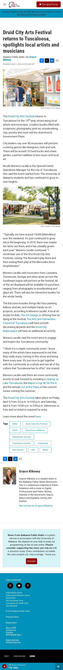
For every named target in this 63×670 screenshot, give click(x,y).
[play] (4, 666)
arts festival (18, 450)
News (15, 424)
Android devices (13, 642)
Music (45, 450)
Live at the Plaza (29, 387)
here (38, 416)
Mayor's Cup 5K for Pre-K (42, 383)
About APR (11, 628)
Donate (31, 561)
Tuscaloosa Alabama (35, 430)
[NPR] (6, 656)
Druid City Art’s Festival (21, 397)
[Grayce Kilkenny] (9, 475)
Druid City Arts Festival (21, 116)
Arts (33, 450)
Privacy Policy (12, 617)
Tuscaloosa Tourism (21, 437)
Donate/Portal (50, 4)
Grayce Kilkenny (29, 471)
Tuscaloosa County (21, 443)
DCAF (15, 430)
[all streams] (59, 666)
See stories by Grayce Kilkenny (36, 505)
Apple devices (12, 640)
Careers (9, 632)
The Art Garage (29, 315)
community (43, 443)
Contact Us (11, 630)
